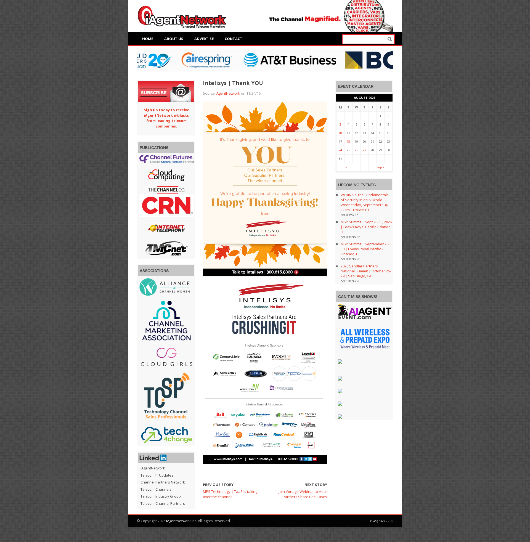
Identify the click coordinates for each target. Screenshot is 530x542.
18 (348, 141)
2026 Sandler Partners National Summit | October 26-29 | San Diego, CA (366, 271)
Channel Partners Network (163, 482)
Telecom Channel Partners (163, 503)
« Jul (348, 167)
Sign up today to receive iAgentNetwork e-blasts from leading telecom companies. (166, 118)
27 (364, 150)
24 (340, 150)
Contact (233, 38)
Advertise (204, 38)
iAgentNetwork (228, 93)
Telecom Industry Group (161, 496)
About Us (173, 38)
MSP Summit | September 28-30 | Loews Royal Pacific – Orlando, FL (365, 248)
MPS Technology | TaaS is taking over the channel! (230, 494)
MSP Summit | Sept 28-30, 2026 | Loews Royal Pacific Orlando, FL (366, 226)
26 (356, 150)
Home (147, 38)
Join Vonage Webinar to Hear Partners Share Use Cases (303, 494)
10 (340, 133)
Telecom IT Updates (157, 475)
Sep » (381, 167)
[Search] (390, 39)
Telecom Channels (156, 489)
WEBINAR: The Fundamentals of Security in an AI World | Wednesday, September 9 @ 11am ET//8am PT (365, 202)
